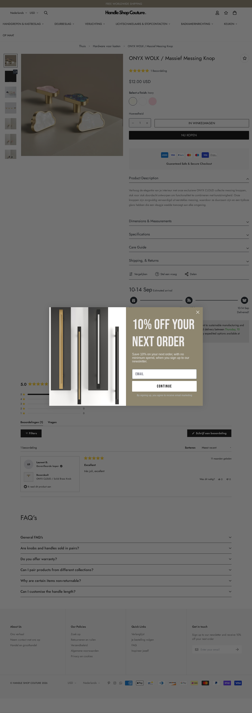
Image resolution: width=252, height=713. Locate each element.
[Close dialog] (197, 312)
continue (164, 386)
